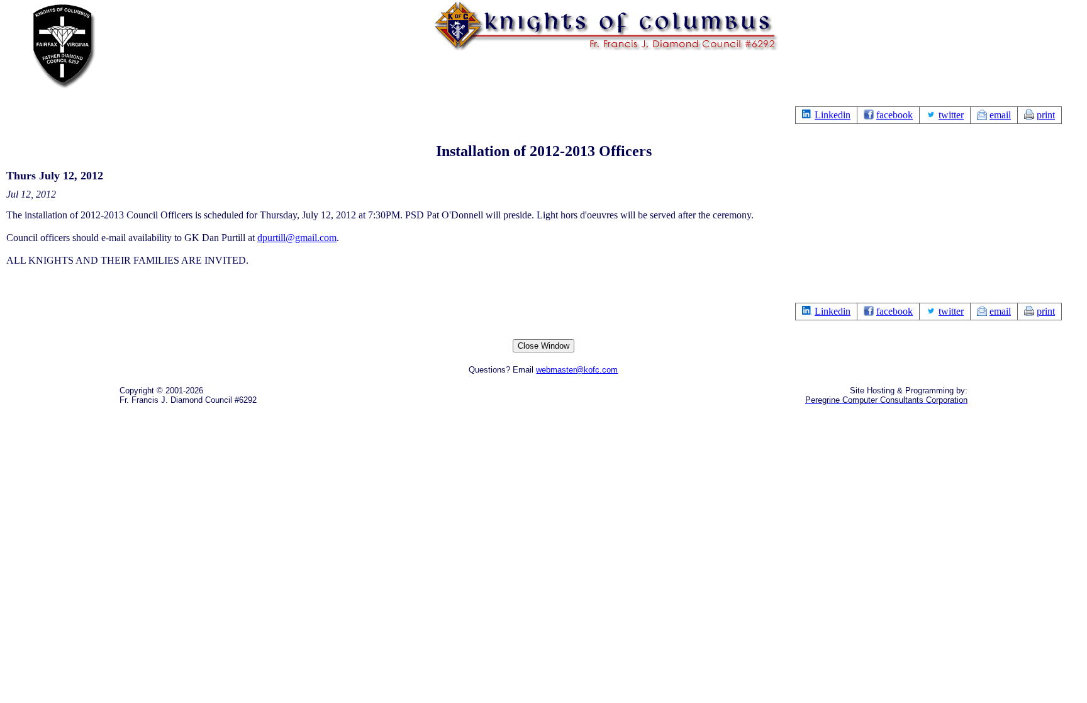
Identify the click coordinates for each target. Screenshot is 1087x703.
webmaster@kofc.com (577, 369)
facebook (894, 115)
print (1046, 115)
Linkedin (832, 115)
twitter (951, 115)
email (1000, 115)
